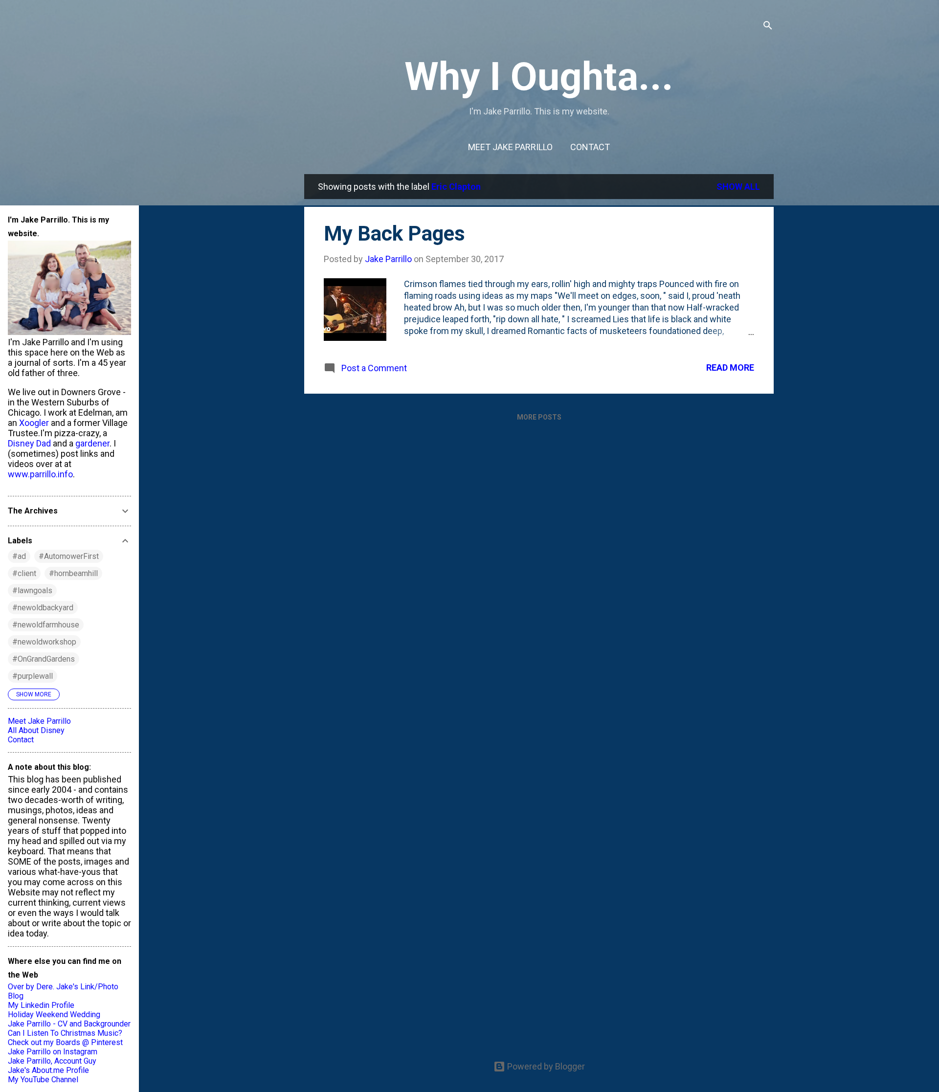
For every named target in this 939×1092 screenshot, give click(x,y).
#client (24, 573)
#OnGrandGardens (43, 659)
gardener (92, 443)
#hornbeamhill (73, 573)
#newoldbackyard (42, 607)
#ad (19, 556)
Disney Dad (29, 443)
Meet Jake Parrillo (510, 147)
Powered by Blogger (545, 1066)
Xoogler (34, 423)
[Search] (768, 27)
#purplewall (32, 676)
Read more (730, 367)
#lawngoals (32, 590)
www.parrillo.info (40, 474)
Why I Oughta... (538, 77)
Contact (590, 147)
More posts (539, 417)
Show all (738, 186)
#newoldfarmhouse (45, 624)
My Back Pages (394, 233)
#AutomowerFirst (69, 556)
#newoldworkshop (44, 641)
